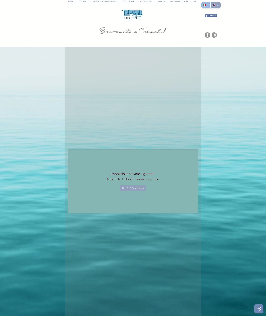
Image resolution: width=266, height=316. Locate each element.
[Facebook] (207, 35)
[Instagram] (214, 35)
